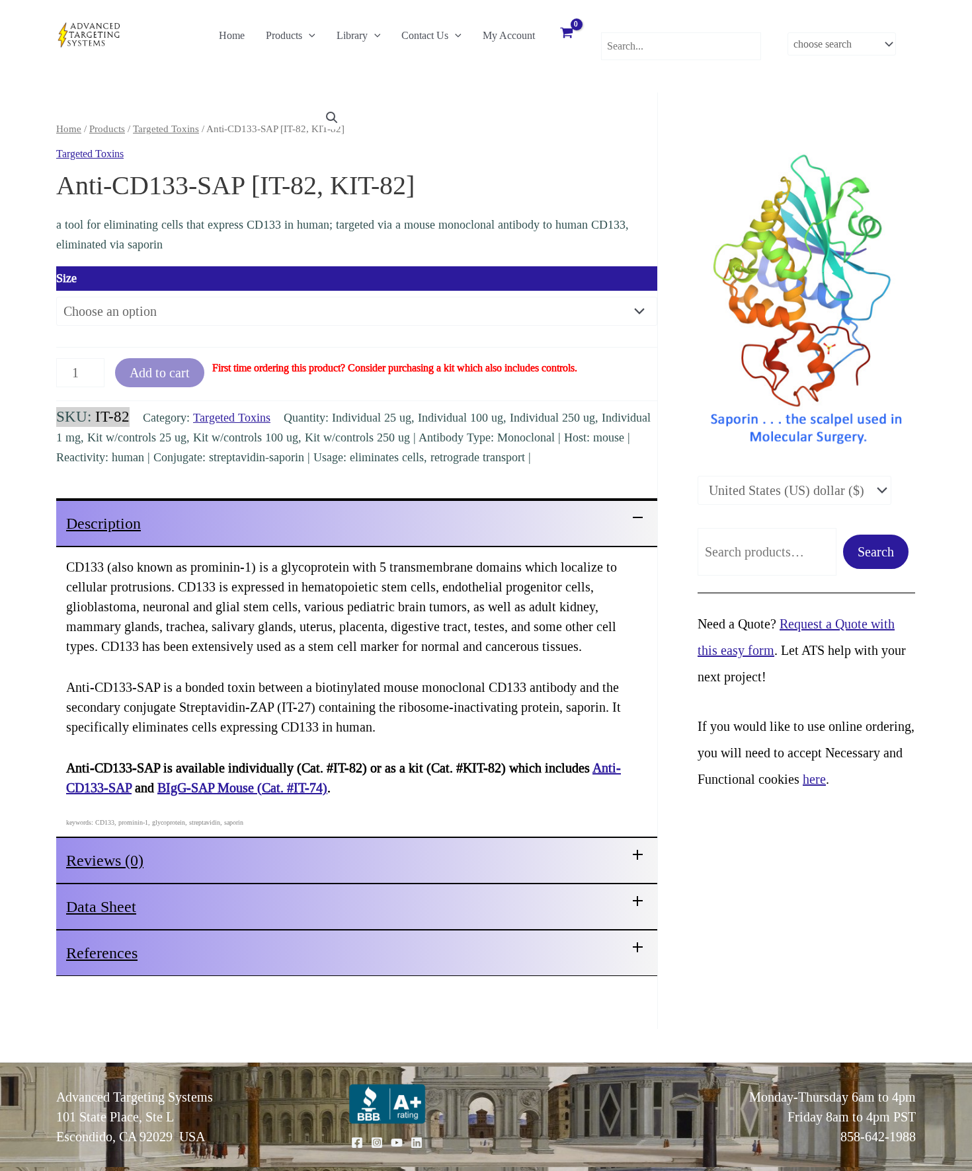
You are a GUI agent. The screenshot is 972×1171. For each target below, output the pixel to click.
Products (284, 35)
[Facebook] (357, 1143)
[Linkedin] (417, 1143)
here (814, 779)
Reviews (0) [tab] (104, 860)
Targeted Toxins (166, 129)
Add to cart (160, 372)
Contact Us (424, 35)
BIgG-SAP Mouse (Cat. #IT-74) (242, 787)
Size (66, 278)
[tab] (356, 522)
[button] (332, 118)
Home (232, 35)
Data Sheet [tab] (101, 906)
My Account (509, 35)
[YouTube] (397, 1143)
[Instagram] (377, 1143)
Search (876, 552)
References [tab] (102, 953)
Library (352, 35)
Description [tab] (103, 523)
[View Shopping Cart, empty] (567, 34)
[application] (308, 36)
